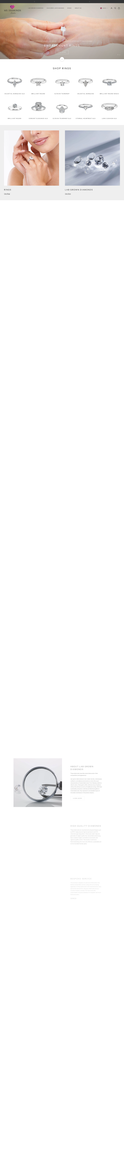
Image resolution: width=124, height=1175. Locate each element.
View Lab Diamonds (62, 34)
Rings (69, 8)
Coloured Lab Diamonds (55, 8)
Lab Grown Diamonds (35, 8)
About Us (78, 8)
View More (68, 194)
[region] (62, 31)
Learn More (77, 798)
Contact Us (73, 898)
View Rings (7, 194)
